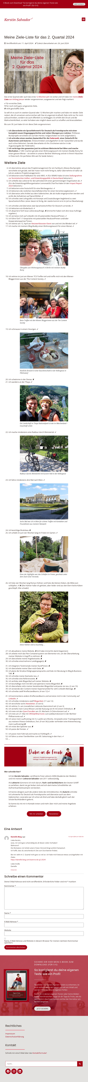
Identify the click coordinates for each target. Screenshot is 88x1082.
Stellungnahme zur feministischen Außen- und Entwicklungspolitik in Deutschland (45, 176)
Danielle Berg (16, 837)
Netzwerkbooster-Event (41, 223)
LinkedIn (12, 698)
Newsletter (30, 703)
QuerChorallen (29, 711)
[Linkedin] (20, 1071)
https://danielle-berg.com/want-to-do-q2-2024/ (28, 860)
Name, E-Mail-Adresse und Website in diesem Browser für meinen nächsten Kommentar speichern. (41, 942)
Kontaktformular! (40, 1053)
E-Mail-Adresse (11, 922)
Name (7, 913)
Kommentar (10, 886)
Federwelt (54, 138)
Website (7, 930)
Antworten (14, 870)
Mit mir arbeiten (36, 814)
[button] (83, 19)
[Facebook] (8, 1071)
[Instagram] (14, 1071)
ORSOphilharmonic (37, 714)
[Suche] (80, 1063)
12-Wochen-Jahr (43, 97)
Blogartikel (38, 701)
